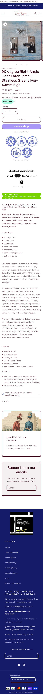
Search (7, 547)
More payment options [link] (21, 132)
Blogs (7, 578)
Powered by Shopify (29, 692)
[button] (2, 13)
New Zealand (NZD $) (20, 680)
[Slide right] (26, 64)
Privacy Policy (10, 563)
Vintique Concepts (18, 692)
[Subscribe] (33, 488)
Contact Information (13, 583)
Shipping (13, 93)
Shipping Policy (11, 568)
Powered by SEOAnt (21, 160)
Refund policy (10, 558)
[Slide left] (16, 64)
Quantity (5, 106)
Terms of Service (11, 552)
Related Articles (11, 573)
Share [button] (6, 401)
